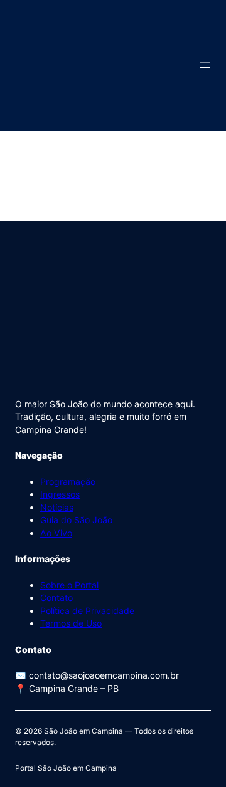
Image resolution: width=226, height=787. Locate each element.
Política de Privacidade (87, 610)
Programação (67, 481)
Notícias (56, 507)
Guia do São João (76, 519)
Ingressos (60, 494)
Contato (56, 597)
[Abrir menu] (204, 65)
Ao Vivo (56, 533)
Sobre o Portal (69, 585)
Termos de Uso (71, 623)
